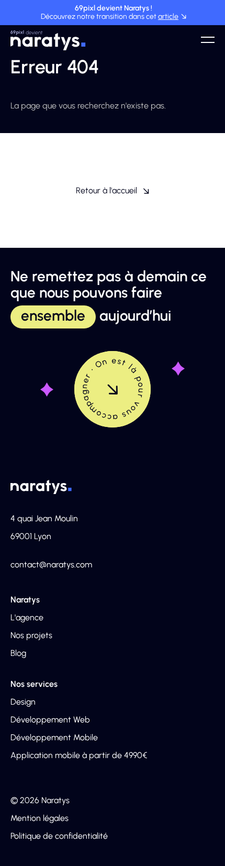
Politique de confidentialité (59, 836)
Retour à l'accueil (106, 190)
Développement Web (50, 720)
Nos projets (31, 635)
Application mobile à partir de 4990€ (78, 755)
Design (23, 702)
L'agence (26, 617)
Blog (18, 653)
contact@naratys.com (51, 564)
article (168, 16)
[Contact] (112, 389)
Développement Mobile (54, 737)
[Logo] (48, 39)
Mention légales (39, 818)
